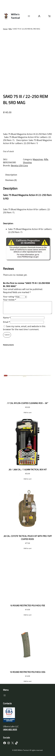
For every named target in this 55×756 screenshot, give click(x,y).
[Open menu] (28, 16)
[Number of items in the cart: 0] (49, 16)
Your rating (9, 296)
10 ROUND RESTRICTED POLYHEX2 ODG (27, 671)
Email (6, 322)
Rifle (10, 29)
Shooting (27, 162)
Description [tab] (11, 174)
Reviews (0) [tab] (11, 180)
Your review (9, 299)
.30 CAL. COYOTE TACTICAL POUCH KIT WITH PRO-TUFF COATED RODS (27, 537)
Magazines (38, 159)
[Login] (39, 16)
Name (6, 317)
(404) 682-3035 (10, 729)
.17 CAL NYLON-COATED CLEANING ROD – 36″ (27, 403)
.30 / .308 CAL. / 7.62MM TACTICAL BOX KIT (27, 469)
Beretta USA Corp (19, 165)
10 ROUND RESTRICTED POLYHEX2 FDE (27, 605)
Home (5, 29)
